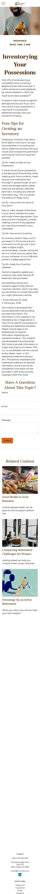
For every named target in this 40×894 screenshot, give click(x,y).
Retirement (20, 885)
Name (5, 392)
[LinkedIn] (19, 874)
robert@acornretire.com (20, 871)
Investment (20, 888)
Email (4, 406)
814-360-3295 (23, 858)
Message (6, 420)
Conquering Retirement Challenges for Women (17, 552)
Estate (20, 890)
